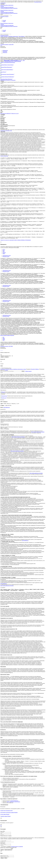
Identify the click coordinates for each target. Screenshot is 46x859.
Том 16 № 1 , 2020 (21, 60)
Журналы (6, 36)
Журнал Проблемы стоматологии (6, 5)
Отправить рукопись (4, 16)
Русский (4, 20)
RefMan (8, 335)
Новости (12, 8)
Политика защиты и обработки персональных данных (15, 369)
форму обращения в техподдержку (13, 801)
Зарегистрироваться (8, 849)
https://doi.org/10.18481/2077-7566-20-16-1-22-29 (9, 113)
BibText (1, 335)
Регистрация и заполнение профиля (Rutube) (9, 812)
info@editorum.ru (6, 407)
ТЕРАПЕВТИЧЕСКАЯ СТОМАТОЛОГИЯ (12, 61)
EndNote (5, 335)
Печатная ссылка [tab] (6, 256)
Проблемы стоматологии (13, 36)
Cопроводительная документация (6, 7)
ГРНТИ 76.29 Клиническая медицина (7, 62)
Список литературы (4, 155)
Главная (1, 36)
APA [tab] (3, 251)
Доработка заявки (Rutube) (5, 816)
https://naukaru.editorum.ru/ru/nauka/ (37, 431)
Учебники (2, 8)
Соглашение (2, 369)
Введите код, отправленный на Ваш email (8, 847)
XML (4, 338)
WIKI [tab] (4, 253)
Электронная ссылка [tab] (7, 255)
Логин (1, 855)
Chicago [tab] (4, 252)
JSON (4, 339)
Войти (23, 371)
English (4, 21)
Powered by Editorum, (35, 369)
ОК (12, 848)
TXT (3, 340)
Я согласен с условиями (6, 846)
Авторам (2, 6)
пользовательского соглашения (17, 846)
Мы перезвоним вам (4, 804)
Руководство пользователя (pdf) (6, 810)
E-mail (1, 841)
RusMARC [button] (12, 335)
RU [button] (1, 18)
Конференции (7, 8)
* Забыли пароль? (28, 371)
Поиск (1, 14)
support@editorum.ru (14, 800)
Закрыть (2, 849)
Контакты (15, 8)
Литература (5, 52)
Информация (5, 50)
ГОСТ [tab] (4, 249)
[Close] (0, 242)
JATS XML (11, 346)
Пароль (1, 856)
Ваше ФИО (2, 831)
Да (0, 825)
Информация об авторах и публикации (7, 80)
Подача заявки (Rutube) (4, 814)
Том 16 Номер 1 (22, 36)
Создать (6, 370)
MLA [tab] (4, 250)
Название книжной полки (6, 355)
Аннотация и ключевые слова (6, 130)
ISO (3, 337)
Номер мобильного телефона (6, 835)
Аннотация (5, 51)
